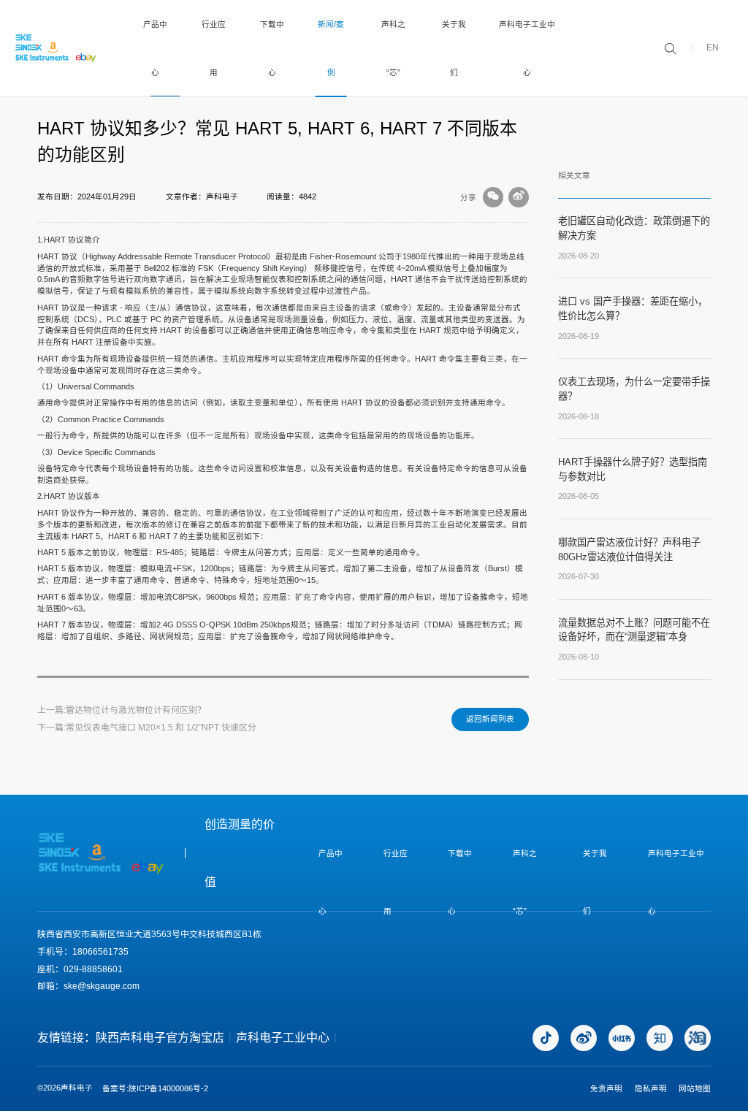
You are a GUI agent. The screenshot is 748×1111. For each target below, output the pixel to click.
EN (712, 48)
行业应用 (214, 48)
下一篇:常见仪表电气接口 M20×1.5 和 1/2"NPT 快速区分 (146, 727)
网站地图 (695, 1088)
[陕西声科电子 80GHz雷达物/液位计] (56, 48)
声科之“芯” (393, 48)
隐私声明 (651, 1088)
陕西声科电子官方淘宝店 (160, 1037)
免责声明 (606, 1088)
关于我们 (454, 48)
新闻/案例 (331, 48)
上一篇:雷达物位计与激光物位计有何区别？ (121, 710)
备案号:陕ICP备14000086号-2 (155, 1088)
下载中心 (272, 48)
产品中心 (155, 48)
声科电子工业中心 (527, 48)
